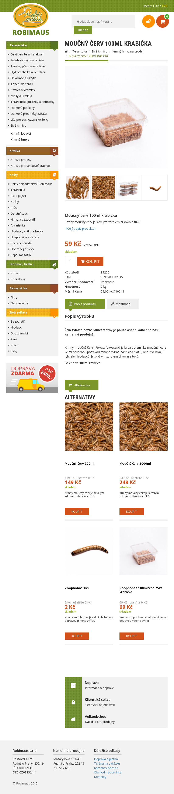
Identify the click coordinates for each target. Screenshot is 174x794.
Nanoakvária (19, 303)
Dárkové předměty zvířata (29, 114)
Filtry (14, 297)
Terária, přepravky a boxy (28, 66)
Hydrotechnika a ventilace (28, 72)
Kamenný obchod (106, 768)
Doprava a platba (106, 759)
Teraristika (18, 45)
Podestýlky (18, 279)
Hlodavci (16, 327)
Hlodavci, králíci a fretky (27, 231)
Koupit (92, 261)
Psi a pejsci (18, 196)
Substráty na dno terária (27, 60)
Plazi (14, 339)
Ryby (14, 351)
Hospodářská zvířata (25, 237)
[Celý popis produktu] (80, 228)
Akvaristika (18, 225)
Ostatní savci (19, 213)
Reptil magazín (21, 255)
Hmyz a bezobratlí (23, 219)
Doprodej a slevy (22, 249)
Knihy (14, 175)
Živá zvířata (18, 312)
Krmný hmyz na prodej (127, 51)
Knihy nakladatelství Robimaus (31, 184)
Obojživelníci (19, 333)
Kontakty (100, 777)
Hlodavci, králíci (22, 264)
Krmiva (15, 151)
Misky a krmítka (21, 96)
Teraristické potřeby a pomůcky (32, 102)
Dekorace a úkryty (23, 78)
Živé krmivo (18, 125)
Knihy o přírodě (21, 243)
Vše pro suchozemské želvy (29, 119)
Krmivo (15, 273)
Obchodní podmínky (107, 772)
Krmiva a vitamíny (23, 90)
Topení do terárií (22, 84)
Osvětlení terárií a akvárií (27, 54)
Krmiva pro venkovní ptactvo (30, 166)
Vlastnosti (122, 304)
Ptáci (14, 208)
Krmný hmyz (20, 139)
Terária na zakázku (107, 763)
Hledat (83, 30)
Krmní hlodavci (21, 133)
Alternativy (81, 385)
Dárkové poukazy (23, 108)
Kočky (15, 202)
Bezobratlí (18, 321)
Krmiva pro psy (21, 160)
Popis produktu (84, 304)
